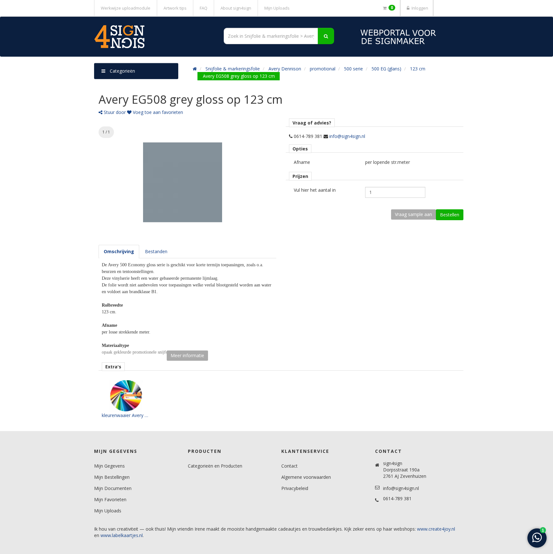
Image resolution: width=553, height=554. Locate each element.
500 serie (353, 69)
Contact (289, 466)
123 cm (417, 69)
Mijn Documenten (113, 488)
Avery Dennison (284, 69)
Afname (302, 162)
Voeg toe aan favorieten (157, 112)
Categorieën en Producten (215, 466)
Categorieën (121, 71)
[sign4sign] (151, 36)
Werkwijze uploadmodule (125, 8)
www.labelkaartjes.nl (121, 535)
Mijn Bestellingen (112, 477)
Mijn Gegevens (109, 466)
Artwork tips (175, 8)
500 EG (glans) (386, 69)
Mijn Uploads (277, 8)
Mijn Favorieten (110, 499)
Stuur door (114, 112)
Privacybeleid (294, 488)
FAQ (203, 8)
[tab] (119, 251)
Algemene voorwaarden (306, 477)
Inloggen (419, 8)
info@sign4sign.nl (347, 136)
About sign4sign (235, 8)
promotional (322, 69)
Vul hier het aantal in (315, 190)
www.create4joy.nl (436, 529)
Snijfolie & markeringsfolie (232, 69)
